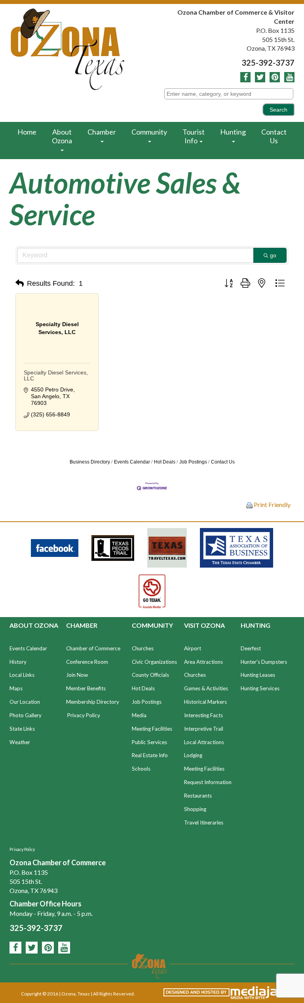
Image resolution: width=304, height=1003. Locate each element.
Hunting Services (260, 688)
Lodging (193, 755)
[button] (19, 283)
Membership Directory (92, 702)
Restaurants (198, 795)
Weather (20, 742)
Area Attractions (203, 662)
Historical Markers (205, 702)
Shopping (195, 809)
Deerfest (251, 648)
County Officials (150, 675)
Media (139, 715)
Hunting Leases (258, 675)
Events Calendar (132, 462)
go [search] (273, 255)
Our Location (25, 702)
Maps (16, 688)
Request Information (208, 782)
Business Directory (90, 462)
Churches (143, 648)
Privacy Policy (83, 715)
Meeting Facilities (152, 729)
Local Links (22, 675)
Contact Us (274, 136)
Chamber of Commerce (93, 648)
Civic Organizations (154, 662)
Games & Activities (206, 688)
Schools (141, 769)
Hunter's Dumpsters (264, 662)
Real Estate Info (150, 755)
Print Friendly (272, 504)
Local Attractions (204, 742)
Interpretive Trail (203, 729)
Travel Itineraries (203, 822)
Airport (192, 648)
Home (26, 131)
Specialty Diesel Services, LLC (56, 375)
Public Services (149, 742)
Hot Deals (164, 462)
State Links (22, 729)
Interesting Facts (203, 715)
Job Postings (193, 462)
